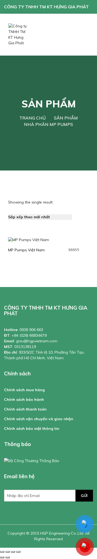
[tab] (79, 213)
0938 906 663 (31, 329)
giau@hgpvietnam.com (36, 341)
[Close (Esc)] (2, 552)
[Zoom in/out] (18, 552)
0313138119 (25, 346)
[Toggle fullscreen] (13, 552)
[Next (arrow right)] (7, 557)
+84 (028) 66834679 (29, 335)
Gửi (84, 495)
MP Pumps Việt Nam (26, 250)
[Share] (7, 552)
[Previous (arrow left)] (2, 557)
